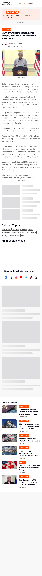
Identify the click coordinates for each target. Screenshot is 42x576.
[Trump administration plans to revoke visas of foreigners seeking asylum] (9, 409)
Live (32, 3)
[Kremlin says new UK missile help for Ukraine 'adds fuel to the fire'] (9, 479)
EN (24, 3)
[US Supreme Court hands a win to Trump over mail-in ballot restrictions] (9, 423)
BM (20, 3)
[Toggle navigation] (38, 3)
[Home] (7, 3)
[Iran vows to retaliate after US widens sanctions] (9, 438)
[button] (3, 14)
